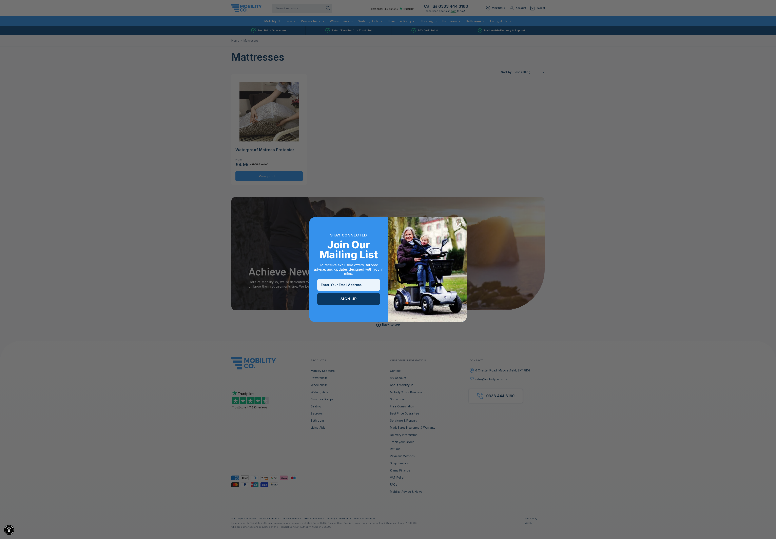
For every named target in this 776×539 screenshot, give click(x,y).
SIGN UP (349, 299)
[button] (9, 530)
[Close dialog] (460, 224)
